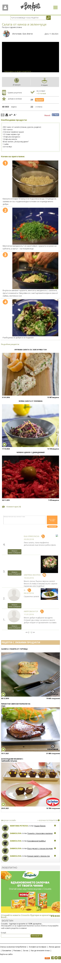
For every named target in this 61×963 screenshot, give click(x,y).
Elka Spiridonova (31, 536)
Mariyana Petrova (19, 826)
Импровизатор (31, 611)
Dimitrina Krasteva (32, 575)
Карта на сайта (6, 954)
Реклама (17, 950)
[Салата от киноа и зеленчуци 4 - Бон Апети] (35, 317)
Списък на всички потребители (13, 947)
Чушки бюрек (40, 826)
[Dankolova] (5, 835)
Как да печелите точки (40, 950)
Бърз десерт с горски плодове (40, 848)
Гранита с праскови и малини (40, 833)
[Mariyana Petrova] (5, 828)
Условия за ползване (37, 947)
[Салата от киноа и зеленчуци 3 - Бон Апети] (35, 270)
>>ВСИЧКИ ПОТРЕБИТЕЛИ (47, 820)
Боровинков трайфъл (36, 841)
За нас (26, 950)
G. (25, 590)
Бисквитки (6, 950)
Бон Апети (28, 33)
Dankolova (15, 833)
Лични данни (54, 947)
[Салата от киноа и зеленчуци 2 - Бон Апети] (35, 226)
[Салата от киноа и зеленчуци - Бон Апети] (35, 178)
